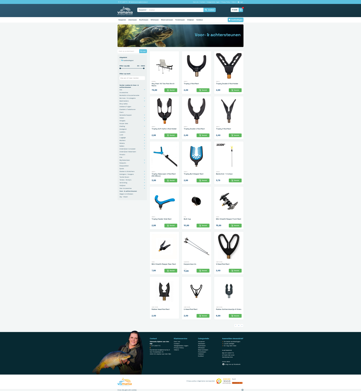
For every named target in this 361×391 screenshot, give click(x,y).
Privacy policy (191, 381)
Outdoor (199, 20)
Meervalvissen (167, 20)
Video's (234, 2)
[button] (242, 390)
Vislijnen (190, 20)
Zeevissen (132, 20)
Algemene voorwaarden (206, 381)
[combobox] (132, 78)
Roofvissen (143, 20)
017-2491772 (122, 2)
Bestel (171, 90)
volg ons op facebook (232, 364)
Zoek (144, 51)
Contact (202, 2)
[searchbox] (132, 78)
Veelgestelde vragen (213, 2)
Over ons (196, 2)
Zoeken (210, 10)
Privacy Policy (225, 2)
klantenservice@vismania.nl (138, 2)
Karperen (122, 20)
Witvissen (155, 20)
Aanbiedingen (237, 20)
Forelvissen (180, 20)
